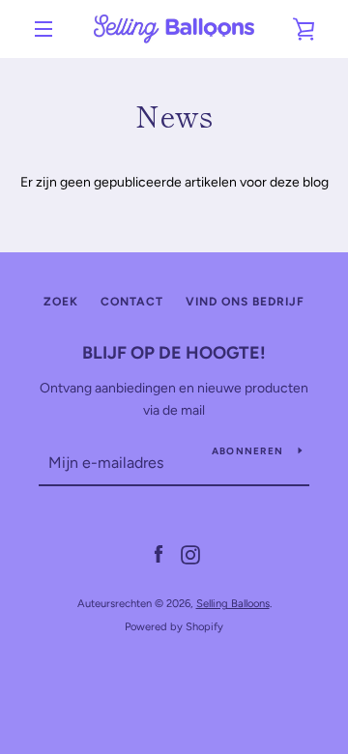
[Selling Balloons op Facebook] (158, 554)
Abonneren (247, 451)
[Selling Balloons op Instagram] (190, 554)
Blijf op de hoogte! (174, 352)
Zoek (61, 301)
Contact (132, 301)
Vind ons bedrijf (245, 301)
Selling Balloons (233, 603)
